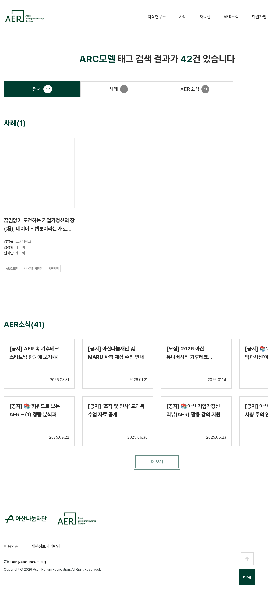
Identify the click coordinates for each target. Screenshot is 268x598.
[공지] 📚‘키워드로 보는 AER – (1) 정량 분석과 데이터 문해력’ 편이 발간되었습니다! (34, 411)
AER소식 (231, 16)
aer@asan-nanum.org (29, 562)
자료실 (204, 16)
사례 (182, 16)
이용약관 (11, 546)
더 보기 (157, 461)
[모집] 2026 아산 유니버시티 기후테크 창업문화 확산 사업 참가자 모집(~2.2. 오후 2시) (192, 353)
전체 (41, 89)
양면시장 (53, 269)
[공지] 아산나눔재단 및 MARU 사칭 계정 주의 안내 (116, 353)
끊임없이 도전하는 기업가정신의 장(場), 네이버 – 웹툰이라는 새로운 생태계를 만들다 (39, 225)
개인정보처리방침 (45, 546)
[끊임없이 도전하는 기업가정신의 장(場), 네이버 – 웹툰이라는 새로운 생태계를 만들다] (39, 173)
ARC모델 (12, 269)
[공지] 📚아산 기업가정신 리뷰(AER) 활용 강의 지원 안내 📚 (193, 411)
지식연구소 (157, 16)
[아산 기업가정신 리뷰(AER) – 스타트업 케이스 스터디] (24, 16)
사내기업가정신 (33, 269)
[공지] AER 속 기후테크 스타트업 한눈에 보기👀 (34, 353)
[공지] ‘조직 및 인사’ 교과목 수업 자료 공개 (116, 410)
